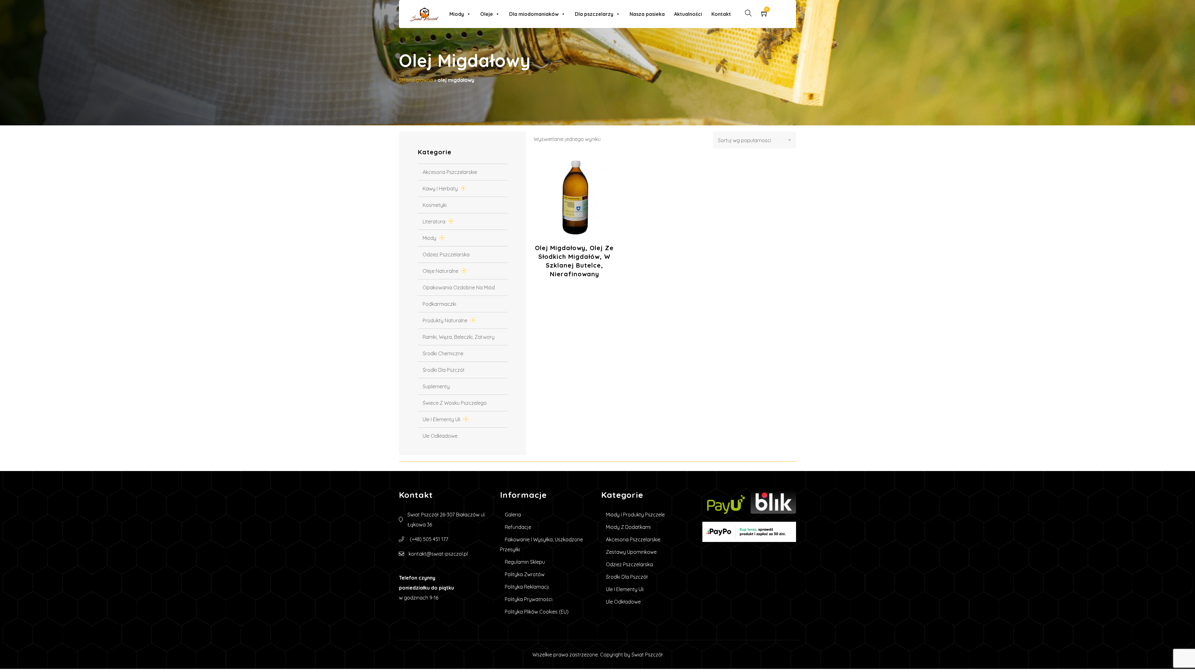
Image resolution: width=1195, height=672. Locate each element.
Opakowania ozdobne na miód (459, 287)
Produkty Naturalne (445, 320)
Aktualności (688, 14)
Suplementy (436, 386)
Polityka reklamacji (527, 587)
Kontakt (721, 14)
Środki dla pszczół (443, 370)
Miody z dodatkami (628, 527)
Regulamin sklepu (525, 562)
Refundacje (518, 527)
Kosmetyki (435, 205)
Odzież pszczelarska (446, 254)
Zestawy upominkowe (631, 552)
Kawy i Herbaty (440, 188)
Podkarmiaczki (439, 304)
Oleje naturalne (440, 271)
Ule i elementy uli (441, 419)
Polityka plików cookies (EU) (537, 612)
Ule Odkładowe (440, 436)
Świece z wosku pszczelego (455, 403)
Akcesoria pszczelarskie (450, 172)
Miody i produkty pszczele (635, 514)
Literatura (434, 221)
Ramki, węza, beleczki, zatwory (458, 337)
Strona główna (416, 80)
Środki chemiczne (443, 353)
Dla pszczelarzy (594, 14)
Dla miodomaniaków (534, 14)
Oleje (486, 14)
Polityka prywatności (528, 599)
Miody (456, 14)
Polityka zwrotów (525, 574)
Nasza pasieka (647, 14)
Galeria (513, 514)
